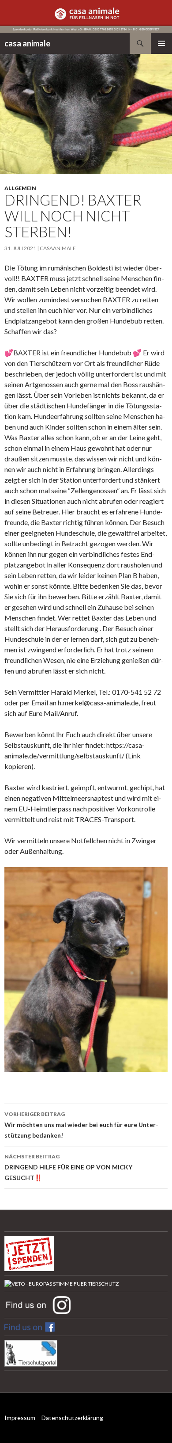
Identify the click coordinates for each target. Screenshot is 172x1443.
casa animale (27, 43)
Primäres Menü (161, 43)
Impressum (19, 1417)
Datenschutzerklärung (72, 1417)
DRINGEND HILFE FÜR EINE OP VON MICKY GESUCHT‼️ (68, 1167)
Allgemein (20, 188)
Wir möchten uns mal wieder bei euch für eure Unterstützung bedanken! (81, 1125)
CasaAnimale (58, 248)
